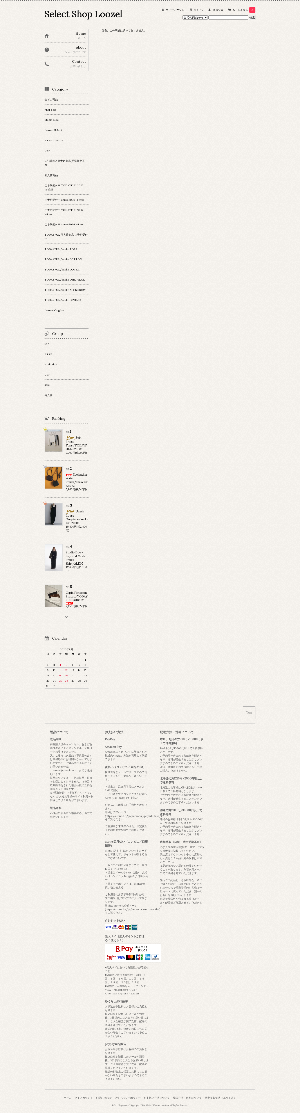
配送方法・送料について (187, 1097)
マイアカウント (175, 10)
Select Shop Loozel (83, 14)
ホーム (68, 1097)
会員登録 (218, 10)
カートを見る (242, 10)
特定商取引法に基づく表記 (220, 1097)
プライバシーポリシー (127, 1097)
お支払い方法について (157, 1097)
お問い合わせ (104, 1097)
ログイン (198, 10)
